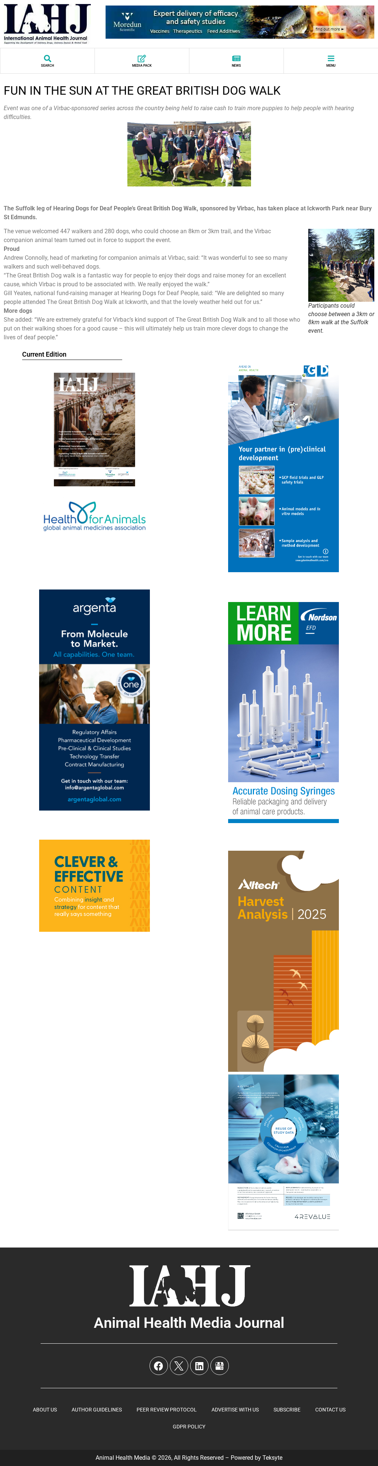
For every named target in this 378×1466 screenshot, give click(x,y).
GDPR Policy (189, 1427)
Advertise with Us (235, 1410)
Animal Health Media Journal (189, 1323)
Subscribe (287, 1410)
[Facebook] (159, 1366)
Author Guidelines (97, 1410)
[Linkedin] (199, 1366)
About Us (45, 1410)
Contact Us (330, 1410)
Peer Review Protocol (167, 1410)
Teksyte (272, 1457)
